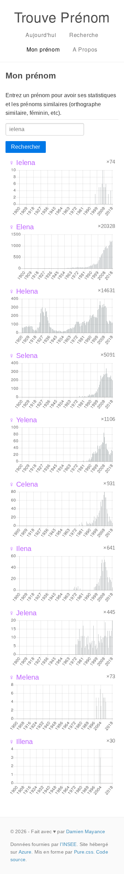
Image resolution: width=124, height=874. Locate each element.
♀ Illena (21, 741)
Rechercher (25, 147)
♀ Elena (21, 227)
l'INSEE (68, 844)
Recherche (84, 35)
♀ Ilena (20, 548)
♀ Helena (23, 291)
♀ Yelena (23, 420)
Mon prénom (43, 49)
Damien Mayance (85, 831)
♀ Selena (23, 355)
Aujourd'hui (40, 35)
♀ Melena (24, 677)
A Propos (85, 49)
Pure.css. (84, 852)
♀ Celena (23, 484)
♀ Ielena (22, 162)
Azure (25, 852)
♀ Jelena (23, 613)
